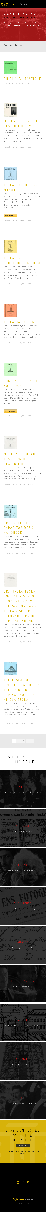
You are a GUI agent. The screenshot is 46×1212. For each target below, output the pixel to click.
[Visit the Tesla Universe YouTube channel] (28, 1183)
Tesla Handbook (19, 322)
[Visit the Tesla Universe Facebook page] (23, 1183)
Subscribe (23, 1145)
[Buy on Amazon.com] (10, 216)
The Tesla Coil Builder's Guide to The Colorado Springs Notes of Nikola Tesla (21, 689)
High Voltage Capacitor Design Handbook (20, 528)
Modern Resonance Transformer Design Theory (22, 459)
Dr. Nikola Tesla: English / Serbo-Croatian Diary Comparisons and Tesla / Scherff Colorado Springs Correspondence (21, 606)
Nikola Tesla (20, 23)
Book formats (14, 25)
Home (7, 23)
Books (34, 23)
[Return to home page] (23, 1200)
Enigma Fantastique (22, 79)
